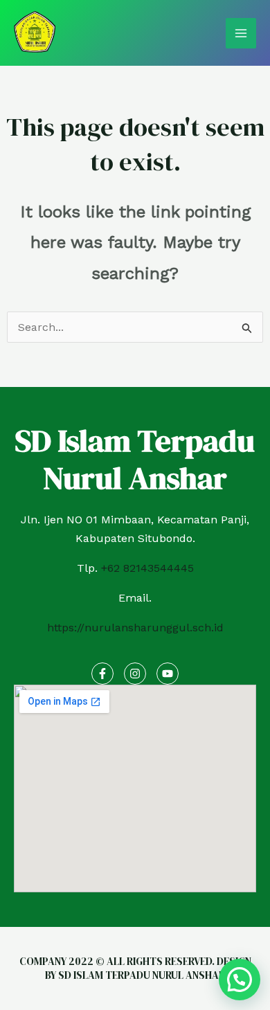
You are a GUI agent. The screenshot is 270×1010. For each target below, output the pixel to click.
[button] (239, 979)
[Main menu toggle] (241, 33)
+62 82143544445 (147, 568)
